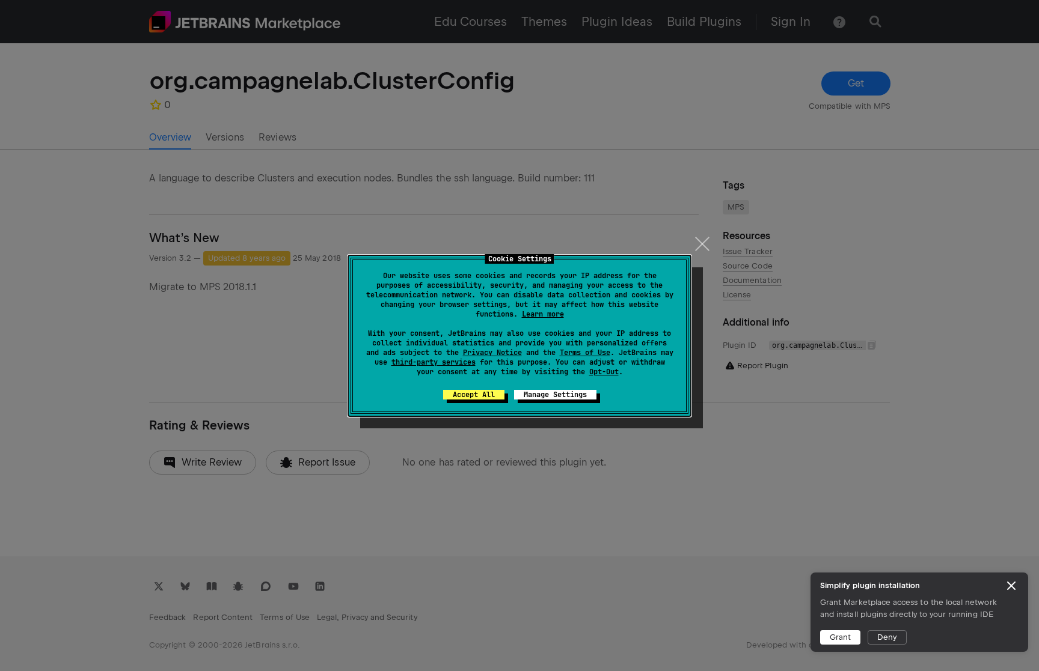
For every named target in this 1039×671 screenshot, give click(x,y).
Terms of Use (585, 352)
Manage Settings (555, 394)
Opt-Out (604, 372)
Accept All (474, 394)
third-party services (433, 362)
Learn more (543, 314)
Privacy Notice (492, 352)
